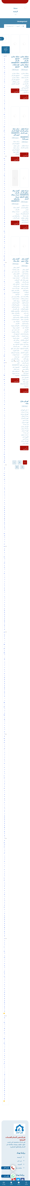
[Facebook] (22, 1180)
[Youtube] (14, 1180)
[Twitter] (18, 1180)
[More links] (15, 14)
